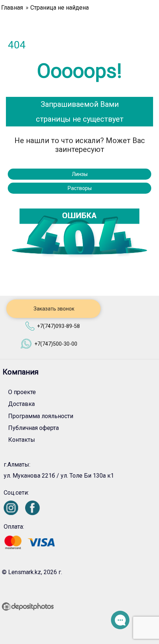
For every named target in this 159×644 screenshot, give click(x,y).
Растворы (80, 188)
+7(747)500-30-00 (55, 344)
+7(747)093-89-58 (58, 326)
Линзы (80, 174)
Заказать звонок (53, 309)
